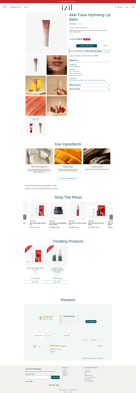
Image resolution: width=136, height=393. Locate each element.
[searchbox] (38, 335)
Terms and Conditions (90, 377)
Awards (64, 375)
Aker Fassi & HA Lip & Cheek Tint (77, 220)
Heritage (65, 370)
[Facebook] (26, 381)
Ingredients (65, 373)
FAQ (85, 373)
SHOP (5, 7)
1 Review (80, 24)
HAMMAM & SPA (15, 7)
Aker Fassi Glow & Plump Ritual (95, 220)
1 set (35, 272)
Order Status (88, 372)
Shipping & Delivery (89, 381)
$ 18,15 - (86, 46)
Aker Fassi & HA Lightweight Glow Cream (56, 221)
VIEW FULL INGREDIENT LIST (68, 178)
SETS (26, 7)
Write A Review (91, 321)
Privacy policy (88, 379)
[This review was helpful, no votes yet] (98, 358)
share (105, 46)
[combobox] (54, 335)
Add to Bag (35, 281)
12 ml (71, 35)
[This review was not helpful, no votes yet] (101, 358)
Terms (70, 392)
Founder (65, 372)
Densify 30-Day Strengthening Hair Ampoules (57, 270)
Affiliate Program (88, 375)
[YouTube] (32, 381)
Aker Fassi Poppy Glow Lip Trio (38, 220)
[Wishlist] (43, 246)
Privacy (65, 392)
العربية (126, 7)
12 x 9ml (57, 274)
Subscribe (55, 377)
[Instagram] (28, 381)
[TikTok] (30, 381)
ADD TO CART (38, 226)
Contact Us (87, 370)
